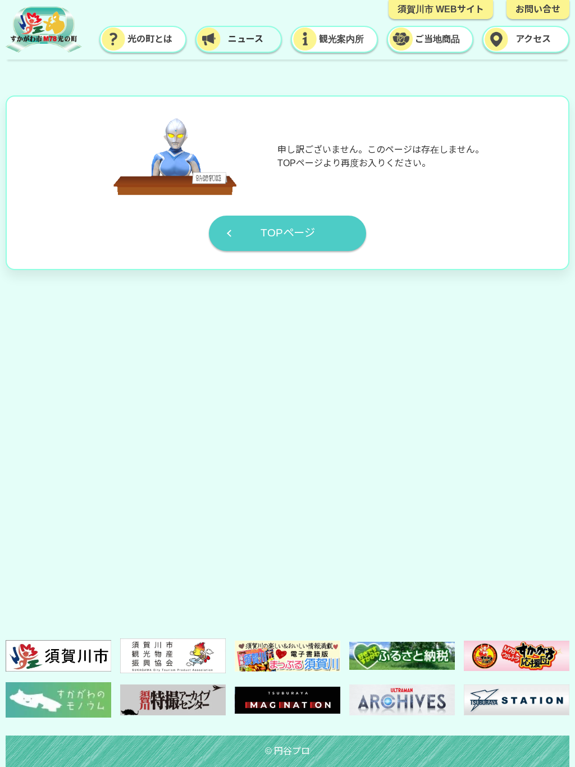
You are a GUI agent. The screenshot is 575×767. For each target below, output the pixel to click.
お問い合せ (537, 9)
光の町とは (149, 39)
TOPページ (288, 233)
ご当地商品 (437, 39)
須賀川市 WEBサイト (441, 9)
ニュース (245, 39)
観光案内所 (341, 39)
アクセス (533, 39)
